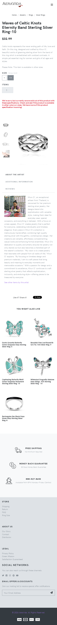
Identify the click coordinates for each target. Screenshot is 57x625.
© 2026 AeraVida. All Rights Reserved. (28, 612)
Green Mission (8, 556)
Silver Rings (40, 15)
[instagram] (10, 575)
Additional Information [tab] (19, 181)
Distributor (6, 537)
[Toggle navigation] (52, 4)
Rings (31, 15)
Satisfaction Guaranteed (12, 559)
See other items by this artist (16, 282)
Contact (5, 534)
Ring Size (6, 515)
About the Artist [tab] (15, 174)
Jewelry (23, 15)
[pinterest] (14, 575)
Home (14, 15)
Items (5, 84)
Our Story (6, 531)
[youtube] (17, 575)
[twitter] (3, 575)
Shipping (5, 506)
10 (10, 78)
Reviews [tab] (10, 189)
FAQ (4, 512)
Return (5, 509)
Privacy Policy (8, 553)
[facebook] (6, 575)
